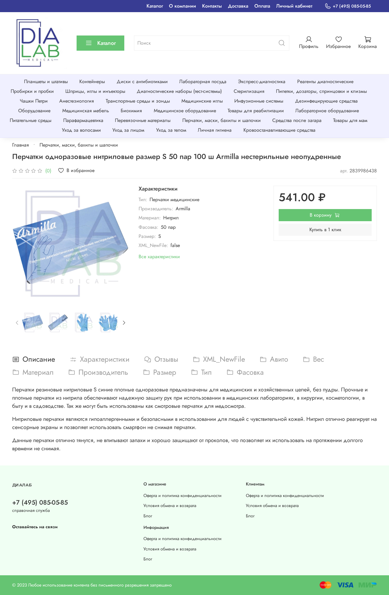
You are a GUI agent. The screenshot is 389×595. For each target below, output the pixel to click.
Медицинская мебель (85, 110)
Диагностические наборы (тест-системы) (179, 91)
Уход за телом (171, 130)
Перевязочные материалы (142, 120)
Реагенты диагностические (325, 81)
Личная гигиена (215, 130)
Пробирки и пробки (32, 91)
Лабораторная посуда (202, 81)
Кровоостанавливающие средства (279, 130)
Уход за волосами (81, 130)
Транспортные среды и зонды (138, 100)
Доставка (238, 5)
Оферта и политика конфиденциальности (182, 495)
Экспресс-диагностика (261, 81)
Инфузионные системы (258, 100)
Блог (147, 516)
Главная (20, 144)
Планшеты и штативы (46, 81)
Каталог (154, 5)
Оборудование (34, 110)
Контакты (212, 5)
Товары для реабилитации (256, 110)
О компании (182, 5)
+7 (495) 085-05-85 (352, 6)
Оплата (262, 5)
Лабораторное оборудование (327, 110)
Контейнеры (92, 81)
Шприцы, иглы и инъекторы (95, 91)
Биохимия (131, 110)
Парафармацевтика (83, 120)
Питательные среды (30, 120)
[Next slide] (119, 244)
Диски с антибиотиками (142, 81)
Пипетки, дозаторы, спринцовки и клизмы (321, 91)
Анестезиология (76, 100)
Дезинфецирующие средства (326, 100)
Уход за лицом (128, 130)
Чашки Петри (34, 100)
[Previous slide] (22, 244)
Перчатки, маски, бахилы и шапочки (221, 120)
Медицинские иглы (202, 100)
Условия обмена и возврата (169, 505)
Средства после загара (297, 120)
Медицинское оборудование (185, 110)
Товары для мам (350, 120)
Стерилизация (249, 91)
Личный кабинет (294, 5)
